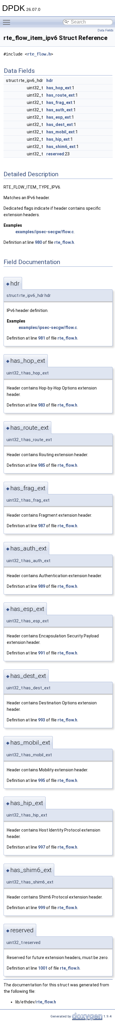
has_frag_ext (59, 102)
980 (38, 242)
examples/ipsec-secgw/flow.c (44, 231)
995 (41, 780)
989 (41, 586)
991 (41, 653)
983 (41, 405)
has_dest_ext (59, 124)
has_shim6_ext (60, 146)
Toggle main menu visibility (7, 22)
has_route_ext (60, 95)
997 (41, 847)
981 (41, 338)
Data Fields (106, 30)
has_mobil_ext (60, 132)
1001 (42, 968)
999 (41, 907)
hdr (49, 80)
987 (41, 525)
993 (41, 720)
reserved (55, 154)
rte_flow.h (39, 54)
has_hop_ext (58, 87)
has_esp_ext (58, 117)
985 (41, 465)
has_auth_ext (59, 110)
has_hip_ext (58, 139)
